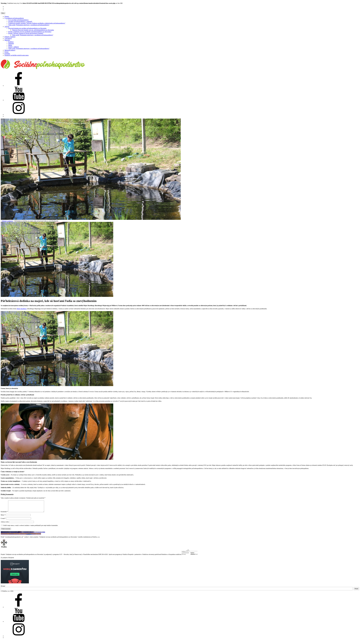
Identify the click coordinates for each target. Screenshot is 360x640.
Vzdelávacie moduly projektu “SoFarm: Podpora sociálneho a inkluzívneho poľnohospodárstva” (36, 23)
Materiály (7, 40)
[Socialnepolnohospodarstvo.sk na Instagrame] (18, 114)
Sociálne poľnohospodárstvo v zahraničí (20, 21)
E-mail (3, 518)
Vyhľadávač (8, 38)
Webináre (11, 43)
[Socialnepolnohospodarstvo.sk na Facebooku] (18, 85)
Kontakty (7, 53)
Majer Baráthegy (22, 309)
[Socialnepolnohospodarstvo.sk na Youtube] (18, 100)
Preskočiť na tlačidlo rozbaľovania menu (16, 55)
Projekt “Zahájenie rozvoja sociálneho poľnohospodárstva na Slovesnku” (30, 31)
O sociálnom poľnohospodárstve (14, 18)
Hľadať (3, 586)
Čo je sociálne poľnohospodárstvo (18, 20)
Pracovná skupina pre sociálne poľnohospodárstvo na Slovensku (27, 28)
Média (10, 45)
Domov (6, 16)
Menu (3, 13)
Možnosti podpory (9, 50)
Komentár (4, 511)
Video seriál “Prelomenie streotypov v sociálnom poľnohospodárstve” (29, 25)
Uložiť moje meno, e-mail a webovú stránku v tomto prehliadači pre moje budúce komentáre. (30, 525)
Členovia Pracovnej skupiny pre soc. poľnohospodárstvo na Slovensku (33, 30)
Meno (3, 515)
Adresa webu (5, 522)
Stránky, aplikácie (13, 47)
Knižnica (11, 42)
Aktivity (6, 26)
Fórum (6, 52)
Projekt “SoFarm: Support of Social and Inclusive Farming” (26, 33)
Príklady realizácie (9, 36)
